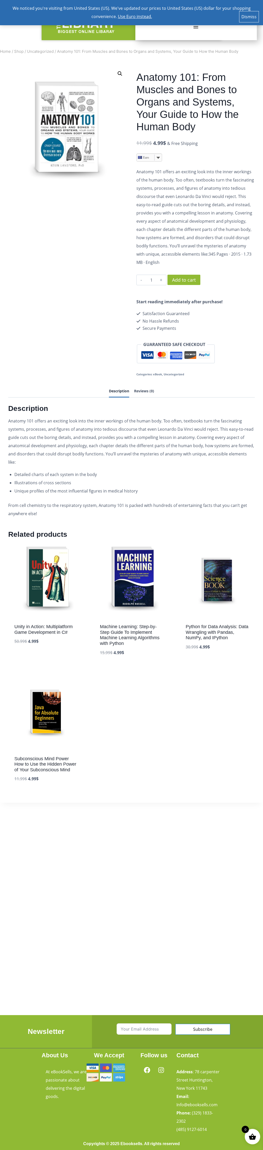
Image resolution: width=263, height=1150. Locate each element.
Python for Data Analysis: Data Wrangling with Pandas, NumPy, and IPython (217, 632)
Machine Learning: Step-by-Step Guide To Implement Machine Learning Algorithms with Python (129, 635)
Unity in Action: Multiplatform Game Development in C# (43, 629)
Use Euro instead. (135, 16)
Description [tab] (119, 390)
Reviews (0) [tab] (144, 390)
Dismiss (249, 17)
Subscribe (202, 1029)
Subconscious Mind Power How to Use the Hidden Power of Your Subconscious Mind (45, 764)
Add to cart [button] (26, 657)
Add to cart (184, 280)
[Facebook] (146, 1069)
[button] (196, 26)
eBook (157, 374)
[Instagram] (161, 1069)
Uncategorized (174, 374)
